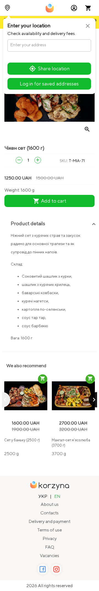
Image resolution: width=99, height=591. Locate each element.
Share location (54, 68)
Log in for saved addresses (49, 84)
